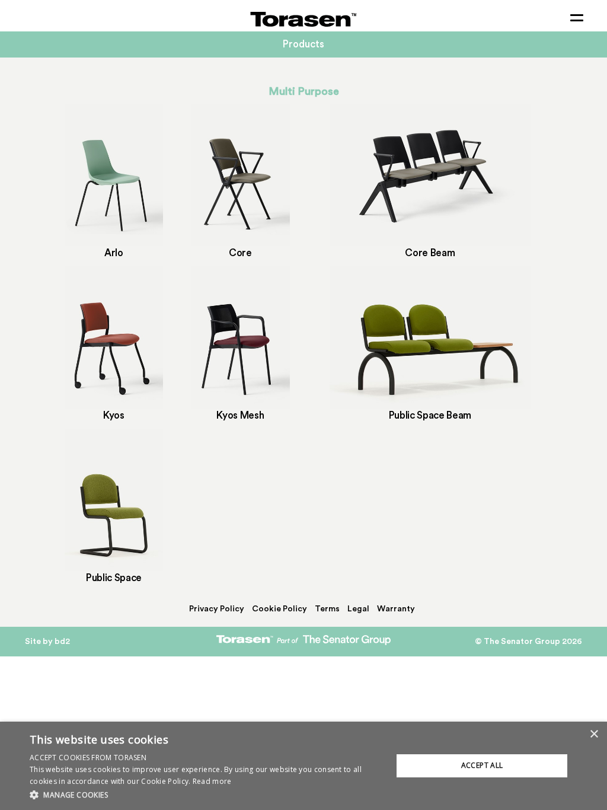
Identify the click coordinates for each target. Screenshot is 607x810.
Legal (358, 609)
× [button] (593, 734)
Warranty (396, 609)
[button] (206, 794)
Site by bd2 (47, 641)
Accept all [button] (482, 765)
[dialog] (303, 766)
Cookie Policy (279, 609)
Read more (212, 781)
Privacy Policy (216, 609)
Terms (327, 609)
